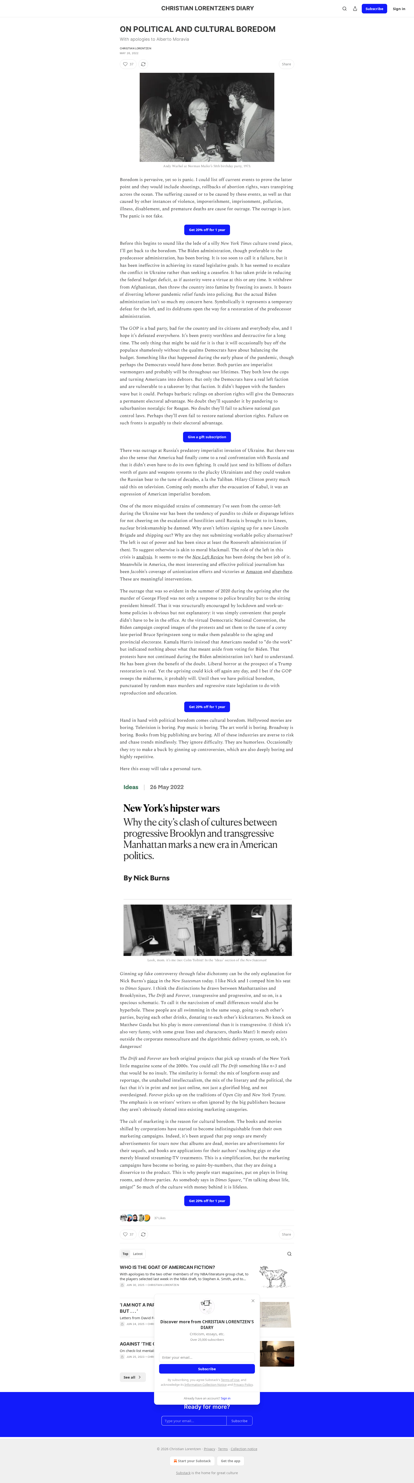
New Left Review (208, 557)
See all (129, 1377)
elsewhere (282, 571)
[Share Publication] (355, 8)
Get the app (230, 1461)
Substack (183, 1473)
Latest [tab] (138, 1254)
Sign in (399, 8)
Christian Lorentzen (135, 48)
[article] (207, 1279)
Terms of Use (230, 1380)
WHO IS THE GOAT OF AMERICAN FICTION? (167, 1267)
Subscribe (374, 8)
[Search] (344, 8)
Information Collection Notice (205, 1384)
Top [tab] (125, 1254)
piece (152, 980)
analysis (144, 557)
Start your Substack (194, 1461)
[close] (253, 1301)
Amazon (254, 571)
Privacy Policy (243, 1384)
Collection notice (244, 1449)
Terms (223, 1449)
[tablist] (133, 1254)
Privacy (209, 1449)
